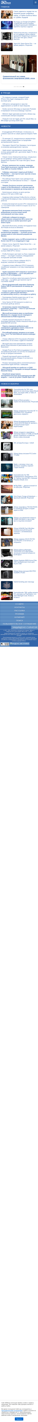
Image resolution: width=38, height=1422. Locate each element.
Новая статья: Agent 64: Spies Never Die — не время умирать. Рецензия (18, 245)
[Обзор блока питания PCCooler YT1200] (7, 457)
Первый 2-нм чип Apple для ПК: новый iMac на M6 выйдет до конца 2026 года (18, 119)
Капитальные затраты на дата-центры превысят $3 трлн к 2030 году (15, 193)
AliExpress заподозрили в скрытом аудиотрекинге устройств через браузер (15, 105)
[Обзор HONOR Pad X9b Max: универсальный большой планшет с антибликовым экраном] (7, 532)
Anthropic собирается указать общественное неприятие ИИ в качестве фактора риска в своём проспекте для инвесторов (17, 219)
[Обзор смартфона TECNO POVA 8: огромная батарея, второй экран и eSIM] (7, 510)
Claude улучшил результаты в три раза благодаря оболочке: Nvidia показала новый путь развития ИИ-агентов (18, 321)
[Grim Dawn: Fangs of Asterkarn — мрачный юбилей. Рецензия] (7, 500)
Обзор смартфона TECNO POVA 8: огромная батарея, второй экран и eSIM (25, 508)
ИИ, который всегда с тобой (24, 443)
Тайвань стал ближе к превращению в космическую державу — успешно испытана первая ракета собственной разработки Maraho (18, 233)
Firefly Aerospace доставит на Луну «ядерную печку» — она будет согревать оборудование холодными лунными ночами (18, 255)
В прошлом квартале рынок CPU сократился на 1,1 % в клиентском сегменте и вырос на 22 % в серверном (19, 205)
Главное (5, 7)
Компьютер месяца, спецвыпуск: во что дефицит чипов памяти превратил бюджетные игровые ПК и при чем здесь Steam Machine (25, 36)
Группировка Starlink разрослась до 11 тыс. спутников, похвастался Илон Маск (17, 298)
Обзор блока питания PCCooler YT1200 (25, 454)
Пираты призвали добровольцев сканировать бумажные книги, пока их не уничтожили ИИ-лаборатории (17, 327)
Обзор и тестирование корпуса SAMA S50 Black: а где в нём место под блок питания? (25, 519)
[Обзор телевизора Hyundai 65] (7, 414)
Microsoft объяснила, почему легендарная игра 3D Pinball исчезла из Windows (18, 226)
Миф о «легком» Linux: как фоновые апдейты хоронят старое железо (23, 465)
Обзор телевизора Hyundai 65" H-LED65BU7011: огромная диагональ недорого (26, 412)
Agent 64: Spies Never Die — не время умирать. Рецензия (25, 44)
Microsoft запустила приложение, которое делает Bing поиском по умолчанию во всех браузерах (16, 345)
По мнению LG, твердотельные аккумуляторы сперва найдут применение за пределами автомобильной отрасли (18, 140)
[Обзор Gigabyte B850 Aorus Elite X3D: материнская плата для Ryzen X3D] (7, 564)
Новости (5, 126)
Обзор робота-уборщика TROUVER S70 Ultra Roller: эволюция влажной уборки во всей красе (24, 552)
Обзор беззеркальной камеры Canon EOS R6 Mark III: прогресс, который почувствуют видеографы (26, 424)
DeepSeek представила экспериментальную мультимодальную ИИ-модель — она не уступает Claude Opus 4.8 (18, 375)
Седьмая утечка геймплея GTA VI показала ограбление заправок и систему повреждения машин (17, 267)
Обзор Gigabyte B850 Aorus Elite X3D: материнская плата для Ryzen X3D (25, 562)
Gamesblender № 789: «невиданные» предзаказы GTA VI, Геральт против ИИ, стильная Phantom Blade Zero (25, 477)
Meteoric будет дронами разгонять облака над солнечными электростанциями (18, 114)
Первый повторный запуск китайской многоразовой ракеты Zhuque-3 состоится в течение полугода (17, 358)
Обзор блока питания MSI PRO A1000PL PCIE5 (25, 572)
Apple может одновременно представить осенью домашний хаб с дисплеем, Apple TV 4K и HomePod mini (19, 152)
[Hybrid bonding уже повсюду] (7, 585)
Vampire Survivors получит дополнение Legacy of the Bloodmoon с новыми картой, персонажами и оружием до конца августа (17, 187)
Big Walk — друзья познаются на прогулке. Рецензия (25, 486)
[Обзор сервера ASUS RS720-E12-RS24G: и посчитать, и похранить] (7, 542)
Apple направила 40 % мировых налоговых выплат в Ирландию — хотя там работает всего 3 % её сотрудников (18, 273)
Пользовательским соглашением (11, 1410)
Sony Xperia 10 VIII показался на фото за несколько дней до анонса (16, 303)
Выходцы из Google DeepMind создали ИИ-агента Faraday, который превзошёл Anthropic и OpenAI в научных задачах (25, 24)
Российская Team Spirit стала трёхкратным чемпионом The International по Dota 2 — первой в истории (18, 180)
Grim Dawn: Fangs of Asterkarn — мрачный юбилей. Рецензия (25, 497)
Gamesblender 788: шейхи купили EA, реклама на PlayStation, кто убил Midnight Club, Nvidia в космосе (26, 595)
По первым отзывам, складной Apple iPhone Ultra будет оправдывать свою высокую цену (15, 99)
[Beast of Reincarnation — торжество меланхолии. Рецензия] (7, 403)
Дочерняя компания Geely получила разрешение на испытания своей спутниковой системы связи (15, 212)
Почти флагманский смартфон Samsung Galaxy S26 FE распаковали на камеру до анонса (17, 286)
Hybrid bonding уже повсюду (24, 582)
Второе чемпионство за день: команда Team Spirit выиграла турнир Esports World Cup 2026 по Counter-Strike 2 (17, 167)
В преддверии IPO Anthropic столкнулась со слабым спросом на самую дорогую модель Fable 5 (19, 133)
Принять (19, 1419)
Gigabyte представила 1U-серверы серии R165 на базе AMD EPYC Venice (19, 250)
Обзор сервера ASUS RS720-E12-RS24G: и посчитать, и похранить (24, 540)
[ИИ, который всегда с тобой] (7, 446)
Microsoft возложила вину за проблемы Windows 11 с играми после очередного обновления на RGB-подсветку (17, 314)
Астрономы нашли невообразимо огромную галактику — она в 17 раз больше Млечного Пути (18, 308)
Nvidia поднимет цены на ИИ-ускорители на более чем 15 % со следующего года (19, 240)
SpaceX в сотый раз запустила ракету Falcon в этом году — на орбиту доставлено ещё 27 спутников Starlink (18, 279)
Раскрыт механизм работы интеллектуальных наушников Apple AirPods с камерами (18, 363)
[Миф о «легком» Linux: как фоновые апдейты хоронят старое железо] (7, 468)
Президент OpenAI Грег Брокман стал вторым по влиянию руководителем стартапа (18, 146)
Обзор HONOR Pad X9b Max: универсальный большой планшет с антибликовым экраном (24, 531)
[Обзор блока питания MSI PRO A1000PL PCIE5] (7, 574)
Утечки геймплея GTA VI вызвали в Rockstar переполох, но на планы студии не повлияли (17, 339)
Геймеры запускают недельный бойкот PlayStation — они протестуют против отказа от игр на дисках (18, 173)
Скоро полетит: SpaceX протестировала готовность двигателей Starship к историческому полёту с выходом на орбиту (18, 292)
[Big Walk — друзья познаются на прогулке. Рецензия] (7, 489)
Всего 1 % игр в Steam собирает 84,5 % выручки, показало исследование (16, 261)
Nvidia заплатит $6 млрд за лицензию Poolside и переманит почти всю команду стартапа (18, 110)
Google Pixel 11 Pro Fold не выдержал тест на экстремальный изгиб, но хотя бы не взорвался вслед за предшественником (18, 351)
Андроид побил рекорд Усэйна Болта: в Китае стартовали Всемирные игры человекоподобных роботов (18, 199)
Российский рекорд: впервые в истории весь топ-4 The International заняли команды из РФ (18, 334)
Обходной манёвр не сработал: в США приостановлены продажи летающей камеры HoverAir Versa (19, 369)
